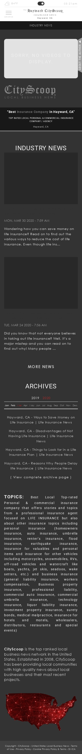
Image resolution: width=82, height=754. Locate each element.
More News (41, 366)
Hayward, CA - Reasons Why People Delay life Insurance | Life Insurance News (41, 465)
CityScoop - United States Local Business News (43, 745)
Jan (7, 405)
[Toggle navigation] (9, 13)
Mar (19, 405)
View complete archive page (41, 477)
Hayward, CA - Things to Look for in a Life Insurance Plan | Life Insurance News (41, 452)
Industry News (41, 25)
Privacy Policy (23, 749)
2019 (35, 398)
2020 (47, 398)
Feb (13, 405)
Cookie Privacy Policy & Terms (49, 749)
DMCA (71, 749)
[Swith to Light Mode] (41, 3)
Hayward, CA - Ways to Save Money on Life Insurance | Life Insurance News (41, 419)
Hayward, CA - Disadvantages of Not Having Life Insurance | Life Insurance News (41, 436)
